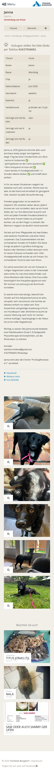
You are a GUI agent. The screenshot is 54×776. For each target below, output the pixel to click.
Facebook (31, 766)
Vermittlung (16, 36)
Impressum (36, 760)
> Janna (42, 36)
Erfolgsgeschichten (31, 36)
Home (7, 36)
